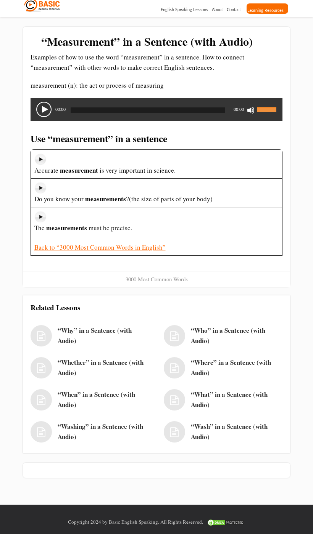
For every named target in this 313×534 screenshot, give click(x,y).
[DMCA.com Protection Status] (226, 521)
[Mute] (251, 110)
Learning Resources (265, 10)
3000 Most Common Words (157, 279)
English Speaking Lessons (184, 10)
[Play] (44, 109)
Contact (234, 10)
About (217, 10)
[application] (156, 109)
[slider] (268, 105)
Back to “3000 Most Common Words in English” (100, 247)
